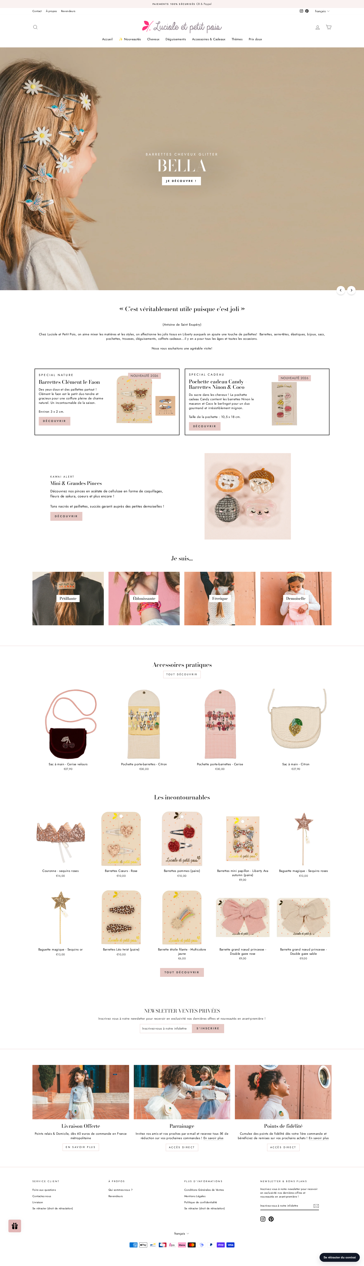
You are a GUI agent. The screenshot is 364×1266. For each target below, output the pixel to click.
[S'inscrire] (316, 1205)
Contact (37, 11)
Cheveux (153, 39)
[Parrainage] (182, 1092)
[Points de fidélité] (283, 1092)
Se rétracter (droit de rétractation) (52, 1208)
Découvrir (54, 421)
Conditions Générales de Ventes (204, 1190)
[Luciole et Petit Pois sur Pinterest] (271, 1219)
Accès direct (182, 1147)
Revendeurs (68, 11)
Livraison (37, 1202)
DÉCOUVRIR (204, 426)
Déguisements (176, 39)
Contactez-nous (41, 1196)
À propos (51, 11)
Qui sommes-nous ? (120, 1190)
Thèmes (237, 39)
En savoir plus (81, 1147)
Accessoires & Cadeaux (208, 39)
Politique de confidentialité (200, 1202)
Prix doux (255, 39)
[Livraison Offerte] (80, 1092)
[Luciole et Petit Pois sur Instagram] (262, 1219)
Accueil (107, 39)
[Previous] (341, 290)
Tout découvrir (181, 674)
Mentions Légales (194, 1196)
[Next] (351, 290)
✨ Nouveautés (130, 39)
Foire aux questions (44, 1190)
